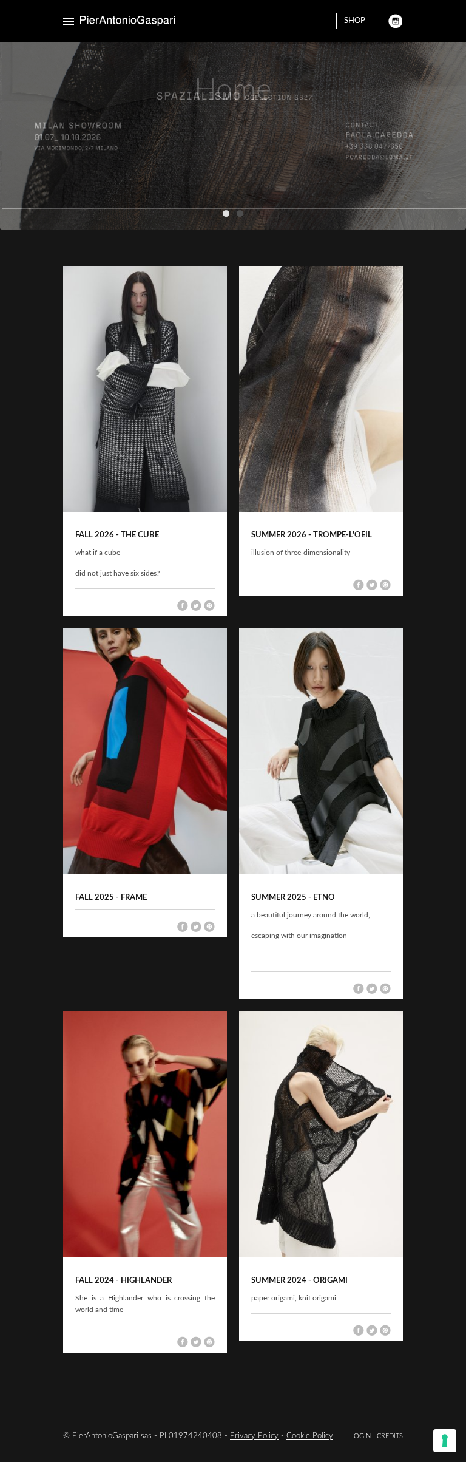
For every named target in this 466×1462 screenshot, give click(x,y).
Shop (354, 21)
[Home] (127, 21)
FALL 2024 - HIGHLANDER (123, 1281)
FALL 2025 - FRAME (111, 898)
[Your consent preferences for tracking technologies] (444, 1440)
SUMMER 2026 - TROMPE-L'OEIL (311, 535)
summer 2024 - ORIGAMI (299, 1281)
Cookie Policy (309, 1436)
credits (390, 1436)
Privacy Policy (254, 1436)
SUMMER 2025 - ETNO (293, 898)
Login (360, 1436)
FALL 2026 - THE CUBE (117, 535)
